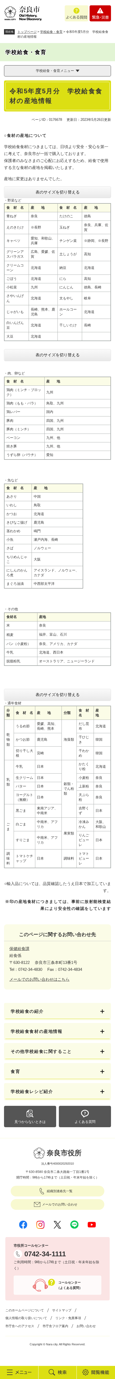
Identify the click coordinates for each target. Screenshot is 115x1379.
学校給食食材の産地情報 (37, 1031)
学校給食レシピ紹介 (32, 1091)
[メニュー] (19, 1372)
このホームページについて (24, 1310)
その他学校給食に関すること (41, 1051)
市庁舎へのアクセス (19, 1326)
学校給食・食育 (51, 32)
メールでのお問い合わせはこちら (39, 979)
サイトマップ (61, 1310)
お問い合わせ (86, 1326)
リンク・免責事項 (68, 1318)
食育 (15, 1071)
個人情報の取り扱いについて (26, 1318)
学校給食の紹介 (27, 1011)
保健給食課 (19, 948)
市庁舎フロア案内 (55, 1326)
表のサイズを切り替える (58, 192)
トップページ (27, 32)
